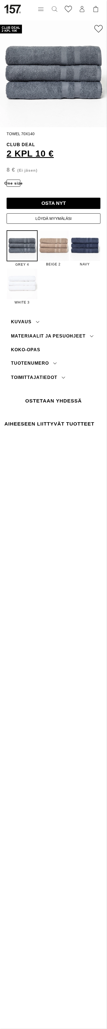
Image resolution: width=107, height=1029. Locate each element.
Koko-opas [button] (25, 349)
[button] (41, 9)
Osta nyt (53, 203)
